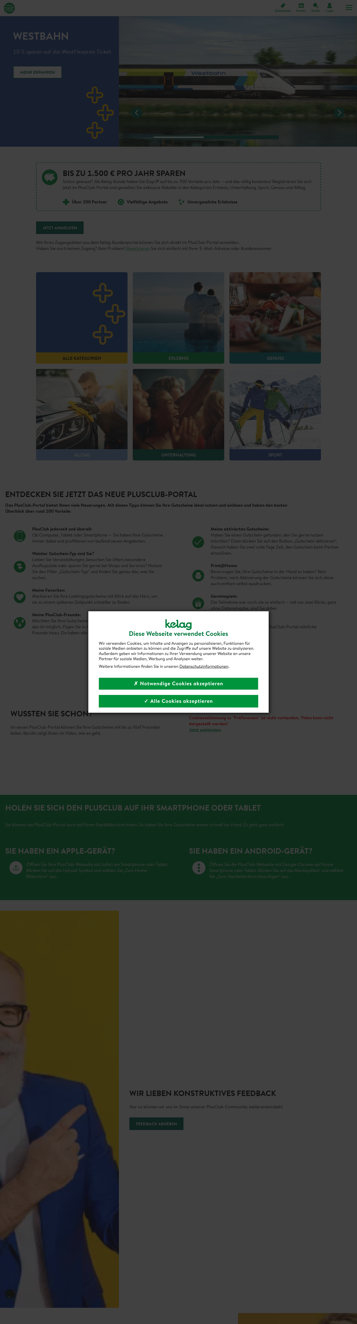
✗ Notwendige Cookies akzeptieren (178, 683)
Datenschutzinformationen (204, 666)
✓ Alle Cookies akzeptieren (178, 701)
